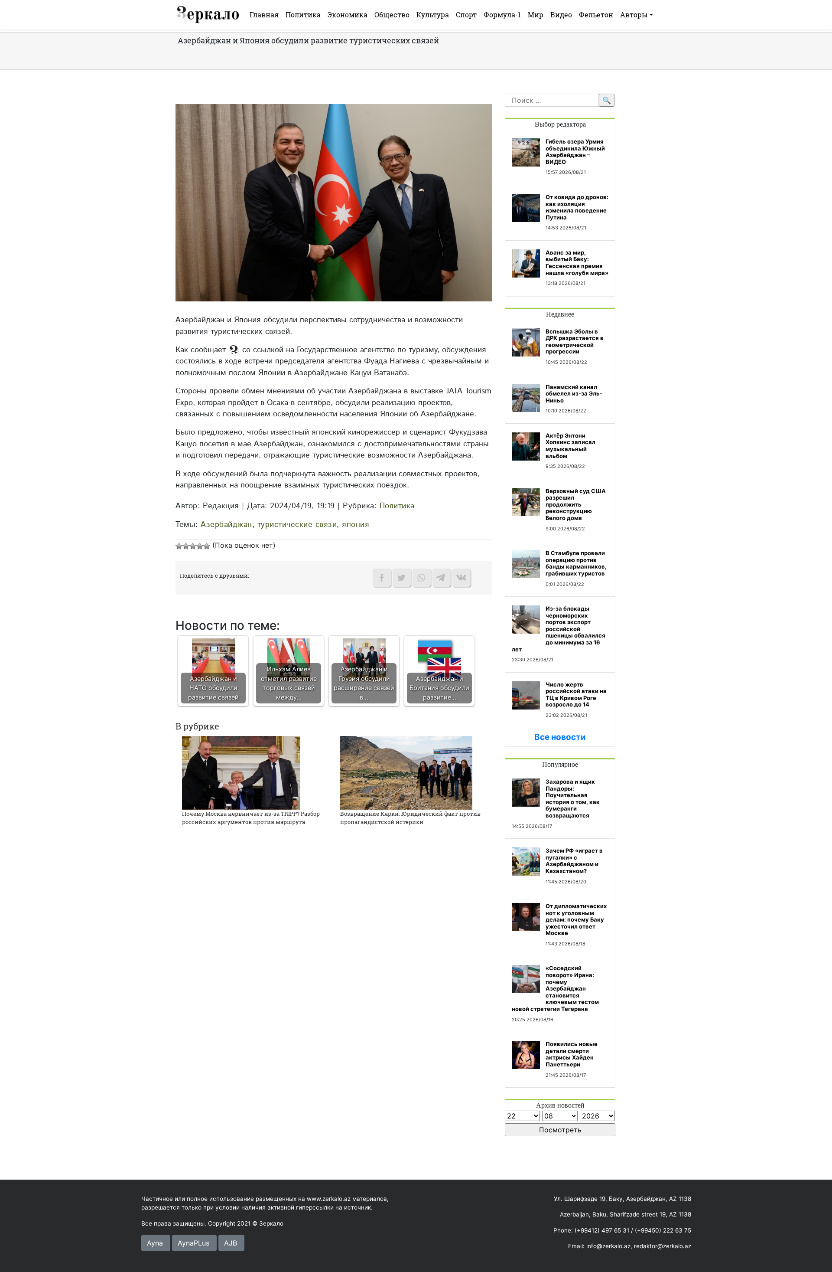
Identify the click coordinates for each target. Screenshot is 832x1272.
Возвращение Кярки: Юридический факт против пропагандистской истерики (410, 818)
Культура (432, 14)
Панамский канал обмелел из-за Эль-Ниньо (574, 393)
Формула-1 (502, 14)
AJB (230, 1243)
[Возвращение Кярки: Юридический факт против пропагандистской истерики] (406, 772)
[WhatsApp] (422, 578)
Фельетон (596, 14)
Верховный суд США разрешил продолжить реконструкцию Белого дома (576, 504)
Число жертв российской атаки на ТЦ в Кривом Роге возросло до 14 (576, 694)
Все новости (560, 737)
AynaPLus (193, 1243)
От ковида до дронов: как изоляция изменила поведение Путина (577, 207)
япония (355, 524)
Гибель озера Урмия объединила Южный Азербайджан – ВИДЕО (575, 151)
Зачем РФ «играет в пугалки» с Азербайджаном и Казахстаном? (574, 860)
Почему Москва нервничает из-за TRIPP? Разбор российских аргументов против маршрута (251, 818)
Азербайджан (226, 524)
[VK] (461, 578)
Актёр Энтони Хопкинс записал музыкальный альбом (570, 445)
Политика (303, 14)
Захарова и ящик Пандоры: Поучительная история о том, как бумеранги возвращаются (573, 798)
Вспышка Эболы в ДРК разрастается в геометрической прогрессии (575, 341)
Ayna (155, 1243)
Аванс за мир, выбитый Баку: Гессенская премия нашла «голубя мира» (577, 262)
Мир (535, 14)
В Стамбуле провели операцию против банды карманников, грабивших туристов (576, 563)
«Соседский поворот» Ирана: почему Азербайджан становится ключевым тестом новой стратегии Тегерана (555, 988)
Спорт (466, 14)
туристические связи (297, 524)
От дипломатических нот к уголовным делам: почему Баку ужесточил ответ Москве (576, 919)
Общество (392, 14)
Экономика (347, 14)
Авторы (634, 14)
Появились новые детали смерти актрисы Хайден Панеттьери (572, 1054)
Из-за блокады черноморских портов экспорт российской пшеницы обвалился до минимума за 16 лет (558, 629)
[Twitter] (402, 578)
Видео (561, 14)
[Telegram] (441, 578)
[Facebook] (382, 578)
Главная (264, 14)
